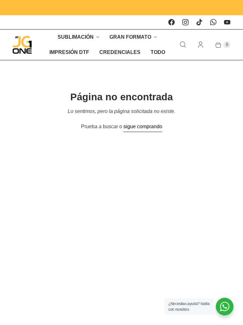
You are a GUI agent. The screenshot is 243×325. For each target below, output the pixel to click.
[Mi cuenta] (200, 44)
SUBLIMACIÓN (76, 37)
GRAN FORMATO (130, 37)
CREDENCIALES (119, 52)
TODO (158, 52)
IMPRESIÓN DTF (69, 52)
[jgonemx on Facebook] (171, 22)
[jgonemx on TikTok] (199, 22)
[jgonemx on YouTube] (227, 22)
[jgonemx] (22, 45)
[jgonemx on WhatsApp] (213, 22)
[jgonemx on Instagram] (185, 22)
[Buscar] (183, 44)
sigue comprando (142, 126)
